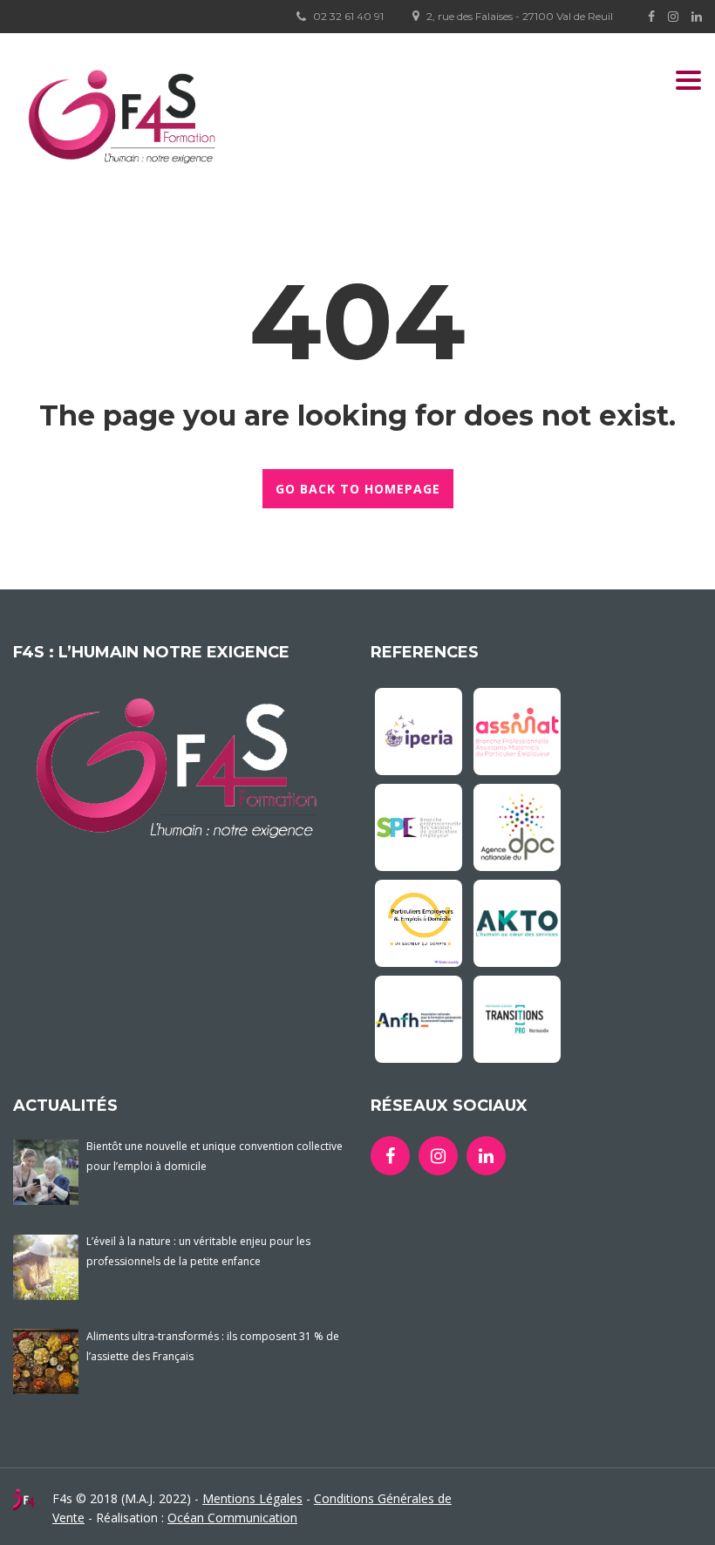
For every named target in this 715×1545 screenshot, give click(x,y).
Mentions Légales (252, 1498)
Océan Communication (232, 1517)
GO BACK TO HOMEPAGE (358, 488)
